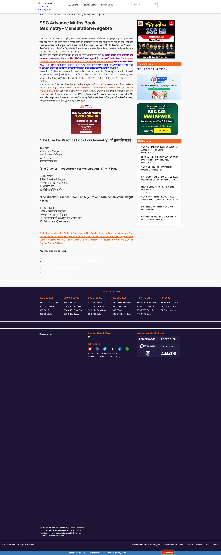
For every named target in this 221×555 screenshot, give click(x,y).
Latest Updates (108, 4)
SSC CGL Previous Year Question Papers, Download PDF (156, 168)
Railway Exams (90, 4)
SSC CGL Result (47, 310)
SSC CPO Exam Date (121, 314)
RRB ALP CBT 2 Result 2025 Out (152, 69)
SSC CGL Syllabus (47, 306)
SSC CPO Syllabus (120, 306)
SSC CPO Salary (119, 310)
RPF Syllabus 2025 (169, 306)
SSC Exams (73, 4)
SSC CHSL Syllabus (72, 306)
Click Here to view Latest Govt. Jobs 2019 (61, 267)
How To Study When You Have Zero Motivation (157, 188)
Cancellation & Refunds (173, 544)
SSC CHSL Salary (71, 314)
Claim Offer (168, 553)
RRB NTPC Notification (146, 302)
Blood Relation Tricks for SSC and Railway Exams (157, 208)
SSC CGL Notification (49, 302)
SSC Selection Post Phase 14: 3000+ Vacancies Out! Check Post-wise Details (159, 198)
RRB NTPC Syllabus (145, 306)
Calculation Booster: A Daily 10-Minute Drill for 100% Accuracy (158, 218)
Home (42, 15)
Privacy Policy (212, 544)
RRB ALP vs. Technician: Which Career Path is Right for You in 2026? (159, 158)
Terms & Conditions (194, 544)
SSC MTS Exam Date (97, 310)
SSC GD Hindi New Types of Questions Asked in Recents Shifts (159, 148)
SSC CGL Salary (47, 314)
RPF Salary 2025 (168, 310)
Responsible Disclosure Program (146, 544)
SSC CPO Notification (121, 302)
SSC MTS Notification (97, 302)
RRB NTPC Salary (144, 314)
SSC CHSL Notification (73, 302)
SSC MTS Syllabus (96, 306)
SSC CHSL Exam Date (73, 310)
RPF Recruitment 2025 (171, 302)
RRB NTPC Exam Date (146, 310)
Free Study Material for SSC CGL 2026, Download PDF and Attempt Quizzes (159, 178)
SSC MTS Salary (95, 314)
